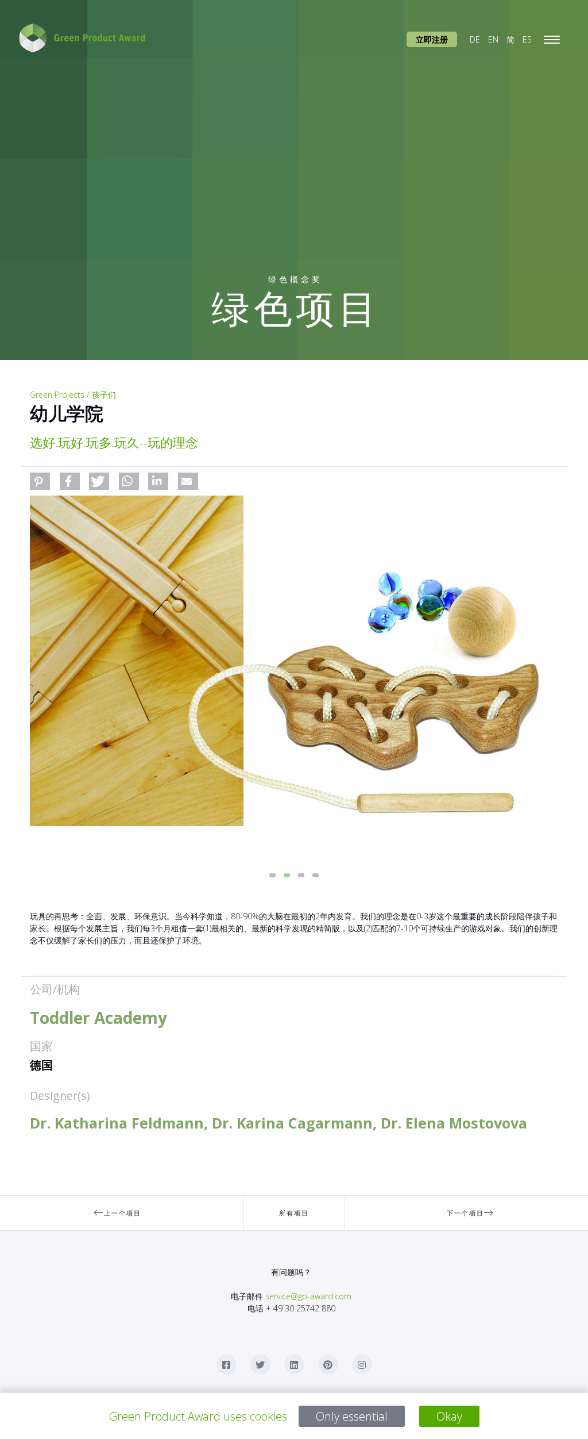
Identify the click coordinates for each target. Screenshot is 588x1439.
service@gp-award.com (308, 1296)
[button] (40, 481)
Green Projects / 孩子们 (73, 394)
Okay (449, 1416)
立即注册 (432, 39)
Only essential (352, 1416)
